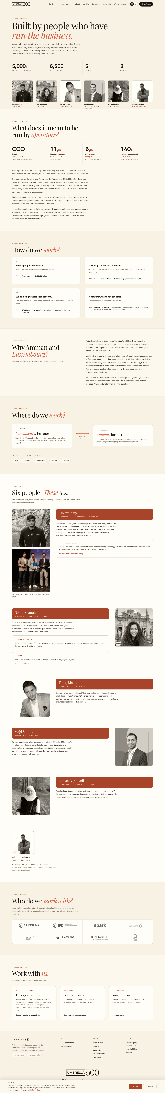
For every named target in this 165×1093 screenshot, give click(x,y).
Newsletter (97, 1057)
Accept (135, 1086)
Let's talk (147, 4)
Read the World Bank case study (71, 554)
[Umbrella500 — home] (21, 4)
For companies (66, 1046)
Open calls (107, 4)
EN (132, 4)
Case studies (65, 4)
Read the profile (21, 664)
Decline (150, 1086)
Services (52, 4)
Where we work (120, 4)
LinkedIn (129, 1052)
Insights (86, 4)
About (77, 4)
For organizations (67, 1043)
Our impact (96, 4)
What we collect (35, 1090)
